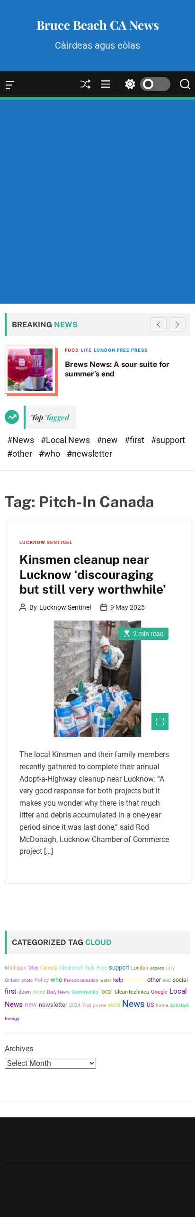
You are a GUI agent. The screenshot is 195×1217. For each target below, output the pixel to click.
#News (21, 440)
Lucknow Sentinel (45, 542)
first (11, 991)
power (99, 1005)
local (106, 991)
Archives (19, 1048)
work (114, 1005)
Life (30, 350)
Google (159, 992)
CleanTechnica (132, 992)
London (139, 968)
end (167, 980)
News (133, 1004)
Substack (179, 1005)
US (150, 1005)
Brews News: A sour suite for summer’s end (61, 369)
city (170, 968)
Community (84, 992)
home (162, 1005)
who (56, 979)
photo (27, 980)
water (105, 980)
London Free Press (64, 350)
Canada (49, 968)
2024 (74, 1005)
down (24, 992)
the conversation (81, 980)
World (39, 992)
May (33, 967)
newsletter (53, 1004)
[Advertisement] (97, 201)
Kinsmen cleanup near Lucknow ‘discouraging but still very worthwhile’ (92, 574)
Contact (135, 980)
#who (50, 454)
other (154, 979)
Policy (42, 980)
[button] (177, 324)
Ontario (12, 980)
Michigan (16, 968)
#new (108, 440)
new (31, 1004)
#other (20, 454)
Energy (12, 1018)
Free (102, 968)
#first (135, 440)
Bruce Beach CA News (97, 25)
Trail (86, 1005)
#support (168, 440)
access (157, 967)
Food (16, 350)
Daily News (58, 992)
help (118, 980)
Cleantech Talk (77, 968)
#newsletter (89, 454)
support (119, 967)
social (180, 979)
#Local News (66, 440)
